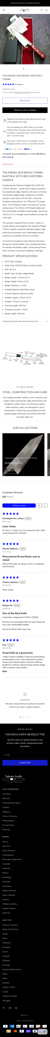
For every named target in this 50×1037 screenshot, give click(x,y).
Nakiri (5, 974)
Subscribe (25, 762)
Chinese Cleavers (10, 925)
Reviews (6, 798)
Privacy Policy (8, 825)
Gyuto (5, 951)
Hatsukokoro (8, 855)
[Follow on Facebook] (3, 1008)
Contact (5, 807)
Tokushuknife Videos (11, 803)
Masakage (6, 877)
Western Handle (9, 996)
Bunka (5, 934)
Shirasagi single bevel (12, 859)
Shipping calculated (22, 92)
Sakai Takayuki (8, 895)
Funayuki (6, 947)
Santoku (6, 982)
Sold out (25, 100)
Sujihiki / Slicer (8, 987)
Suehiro (5, 899)
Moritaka (6, 881)
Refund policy (8, 820)
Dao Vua (6, 846)
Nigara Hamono (9, 890)
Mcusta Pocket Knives (11, 969)
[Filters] (39, 505)
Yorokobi (6, 864)
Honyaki (5, 956)
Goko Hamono (8, 850)
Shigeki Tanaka (8, 908)
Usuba (5, 991)
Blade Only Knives (10, 929)
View (11, 470)
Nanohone (6, 886)
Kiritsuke (6, 965)
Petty (4, 978)
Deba (4, 938)
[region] (25, 702)
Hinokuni (6, 868)
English (24, 1015)
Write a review (19, 505)
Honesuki (6, 942)
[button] (8, 84)
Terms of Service (9, 816)
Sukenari (6, 913)
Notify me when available (25, 110)
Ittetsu (5, 873)
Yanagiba (6, 1000)
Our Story (6, 794)
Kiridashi (6, 960)
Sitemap (6, 829)
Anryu (5, 841)
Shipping (6, 812)
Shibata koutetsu (9, 904)
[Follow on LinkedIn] (16, 1008)
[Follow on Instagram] (10, 1008)
